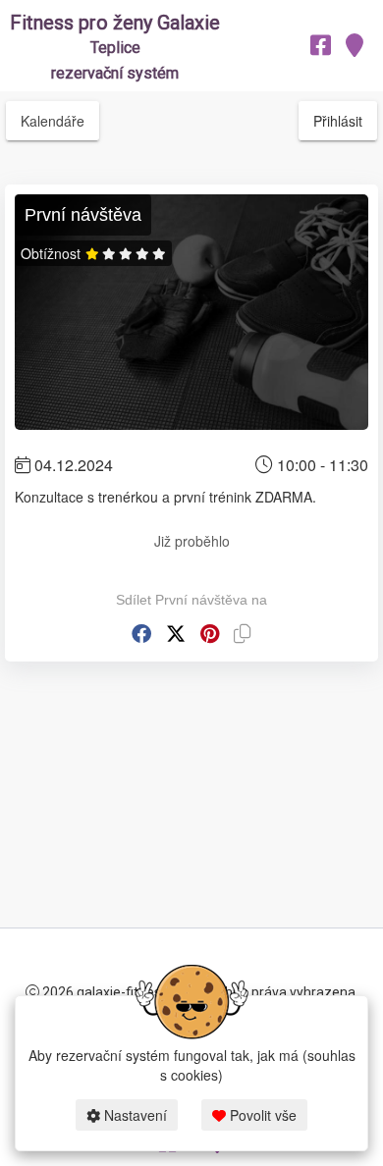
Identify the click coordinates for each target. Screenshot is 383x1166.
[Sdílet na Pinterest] (209, 633)
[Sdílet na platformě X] (176, 633)
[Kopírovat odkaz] (242, 633)
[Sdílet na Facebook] (141, 633)
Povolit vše (261, 1115)
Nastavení (133, 1115)
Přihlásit (337, 121)
